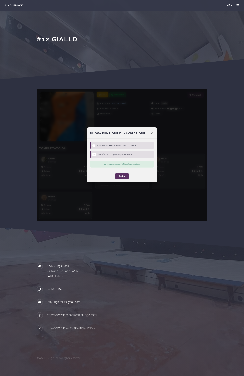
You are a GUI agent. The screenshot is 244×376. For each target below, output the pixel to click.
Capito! (122, 176)
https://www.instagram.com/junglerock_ (72, 328)
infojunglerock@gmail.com (63, 302)
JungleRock (13, 5)
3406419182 (54, 289)
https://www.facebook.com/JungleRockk (72, 315)
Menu (230, 5)
